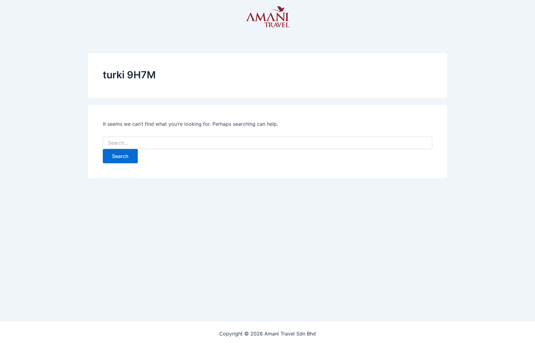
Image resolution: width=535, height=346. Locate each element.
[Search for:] (267, 143)
